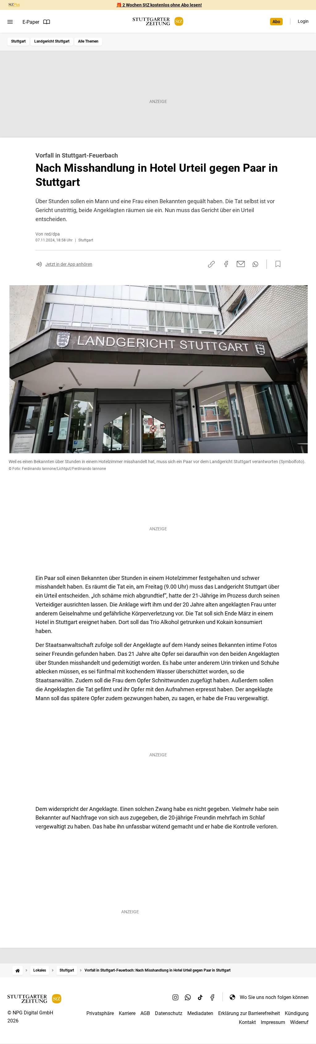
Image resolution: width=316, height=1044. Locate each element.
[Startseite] (17, 970)
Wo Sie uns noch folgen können (274, 997)
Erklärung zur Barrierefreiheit (249, 1013)
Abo (276, 21)
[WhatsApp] (188, 997)
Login (303, 21)
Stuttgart (18, 41)
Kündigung (297, 1013)
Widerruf (299, 1022)
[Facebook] (213, 997)
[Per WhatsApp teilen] (255, 264)
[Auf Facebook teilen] (226, 264)
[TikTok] (200, 997)
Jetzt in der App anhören (68, 264)
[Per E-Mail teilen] (241, 264)
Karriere (127, 1013)
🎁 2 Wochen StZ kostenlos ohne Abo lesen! (159, 4)
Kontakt (247, 1022)
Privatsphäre (100, 1013)
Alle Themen (88, 41)
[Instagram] (176, 997)
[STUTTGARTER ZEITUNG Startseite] (158, 21)
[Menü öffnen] (10, 22)
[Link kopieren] (211, 264)
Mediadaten (200, 1013)
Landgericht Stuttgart (51, 41)
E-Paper (31, 22)
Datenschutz (168, 1013)
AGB (145, 1013)
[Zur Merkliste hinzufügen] (276, 264)
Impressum (273, 1022)
